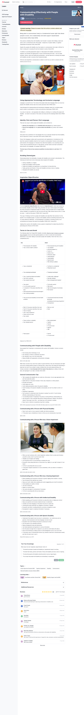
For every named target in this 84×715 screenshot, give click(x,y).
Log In (73, 1)
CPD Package (5, 14)
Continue (61, 560)
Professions (5, 33)
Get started (78, 1)
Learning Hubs (5, 35)
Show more (42, 645)
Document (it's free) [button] (27, 22)
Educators (4, 31)
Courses (4, 22)
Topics (3, 37)
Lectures (4, 26)
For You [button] (48, 1)
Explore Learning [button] (15, 1)
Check (56, 560)
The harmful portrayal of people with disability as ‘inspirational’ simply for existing (40, 549)
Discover (5, 10)
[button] (79, 7)
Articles (4, 28)
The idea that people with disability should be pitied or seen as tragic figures (39, 554)
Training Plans (5, 44)
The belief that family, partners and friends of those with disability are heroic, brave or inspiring (43, 551)
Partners (4, 39)
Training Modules (6, 24)
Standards (4, 42)
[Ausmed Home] (5, 2)
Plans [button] (66, 1)
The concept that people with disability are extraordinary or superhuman (38, 556)
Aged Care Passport (7, 16)
